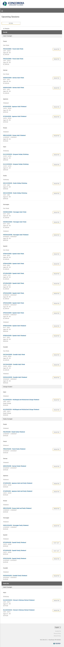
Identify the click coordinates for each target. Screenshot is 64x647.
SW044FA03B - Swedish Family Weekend (15, 575)
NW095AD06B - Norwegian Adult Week (14, 212)
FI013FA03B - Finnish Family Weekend (14, 432)
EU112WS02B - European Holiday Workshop (16, 154)
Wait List (56, 543)
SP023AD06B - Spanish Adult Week (13, 293)
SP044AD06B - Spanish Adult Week (13, 313)
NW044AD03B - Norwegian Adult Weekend (15, 235)
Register (56, 49)
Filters (11, 23)
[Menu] (3, 11)
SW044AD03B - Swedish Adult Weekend (15, 377)
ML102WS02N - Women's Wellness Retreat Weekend (18, 600)
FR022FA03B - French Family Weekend (14, 449)
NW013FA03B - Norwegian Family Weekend (15, 525)
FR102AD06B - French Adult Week (13, 49)
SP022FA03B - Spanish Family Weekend (14, 558)
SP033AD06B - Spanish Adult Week (13, 303)
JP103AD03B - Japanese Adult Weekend (14, 106)
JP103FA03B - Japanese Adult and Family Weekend (17, 483)
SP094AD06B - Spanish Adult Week (13, 254)
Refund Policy (57, 636)
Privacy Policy (57, 633)
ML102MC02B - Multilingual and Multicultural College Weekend (21, 399)
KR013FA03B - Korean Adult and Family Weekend (17, 508)
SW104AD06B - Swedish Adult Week (14, 354)
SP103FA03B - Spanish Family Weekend (14, 542)
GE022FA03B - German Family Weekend (14, 466)
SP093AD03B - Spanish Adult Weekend (14, 326)
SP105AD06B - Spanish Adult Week (13, 273)
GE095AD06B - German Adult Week (13, 78)
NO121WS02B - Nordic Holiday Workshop (15, 183)
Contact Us (58, 631)
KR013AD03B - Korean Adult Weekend (14, 135)
